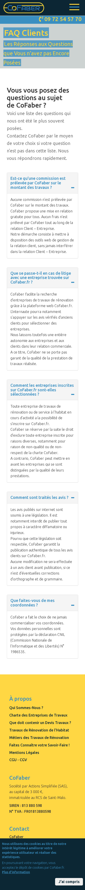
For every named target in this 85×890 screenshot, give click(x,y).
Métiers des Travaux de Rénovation (39, 738)
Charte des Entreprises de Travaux (38, 715)
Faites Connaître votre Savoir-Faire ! (39, 745)
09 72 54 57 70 (63, 19)
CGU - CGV (18, 760)
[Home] (24, 8)
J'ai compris (69, 882)
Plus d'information (16, 872)
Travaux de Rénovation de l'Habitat (39, 730)
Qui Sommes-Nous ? (26, 708)
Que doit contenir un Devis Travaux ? (40, 723)
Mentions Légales (24, 752)
